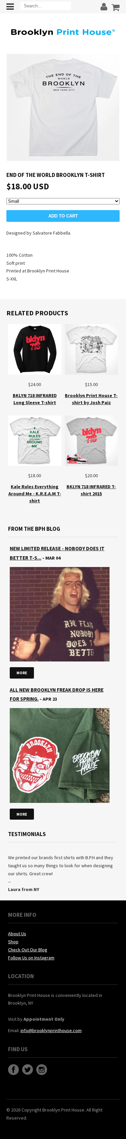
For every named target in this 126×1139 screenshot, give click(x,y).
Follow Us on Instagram (31, 958)
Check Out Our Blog (27, 950)
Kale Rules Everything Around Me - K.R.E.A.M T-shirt (34, 494)
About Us (17, 934)
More (21, 672)
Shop (13, 942)
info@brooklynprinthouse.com (51, 1030)
